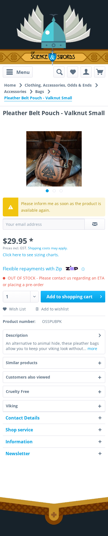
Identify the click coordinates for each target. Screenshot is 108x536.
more (91, 348)
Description (17, 335)
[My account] (86, 71)
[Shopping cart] (99, 71)
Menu (23, 72)
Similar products (21, 362)
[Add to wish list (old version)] (72, 71)
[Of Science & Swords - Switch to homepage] (54, 57)
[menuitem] (18, 71)
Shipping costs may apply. (48, 248)
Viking (12, 405)
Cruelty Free (17, 391)
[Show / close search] (59, 71)
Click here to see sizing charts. (31, 254)
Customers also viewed (28, 377)
